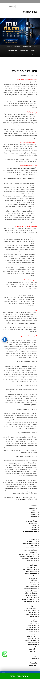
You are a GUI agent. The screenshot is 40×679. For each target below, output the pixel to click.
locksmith (34, 525)
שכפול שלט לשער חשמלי (29, 569)
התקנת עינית (33, 584)
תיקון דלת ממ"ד (19, 497)
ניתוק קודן (34, 546)
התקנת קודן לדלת (12, 50)
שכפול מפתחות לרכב (31, 550)
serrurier (34, 530)
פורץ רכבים (34, 50)
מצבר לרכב (33, 565)
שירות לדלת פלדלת (31, 593)
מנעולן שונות (33, 523)
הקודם (33, 61)
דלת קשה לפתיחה (31, 647)
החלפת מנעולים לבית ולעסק (28, 556)
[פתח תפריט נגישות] (4, 339)
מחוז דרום (34, 519)
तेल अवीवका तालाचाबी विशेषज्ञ (30, 532)
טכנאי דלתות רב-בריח (30, 589)
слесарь (34, 527)
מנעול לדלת (33, 582)
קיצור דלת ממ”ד (32, 597)
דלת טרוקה (33, 623)
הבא (5, 61)
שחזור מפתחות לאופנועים (29, 543)
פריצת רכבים (33, 578)
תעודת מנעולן (33, 665)
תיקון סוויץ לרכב (32, 561)
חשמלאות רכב (32, 576)
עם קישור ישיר (21, 499)
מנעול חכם (33, 621)
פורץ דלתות (17, 46)
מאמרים (34, 659)
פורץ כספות (8, 46)
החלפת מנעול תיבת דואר (29, 599)
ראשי (35, 46)
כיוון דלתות (33, 617)
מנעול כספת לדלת (31, 587)
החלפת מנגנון (33, 649)
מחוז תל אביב (33, 508)
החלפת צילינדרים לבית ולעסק (28, 554)
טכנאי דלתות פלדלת (31, 591)
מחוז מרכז (34, 510)
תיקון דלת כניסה (32, 625)
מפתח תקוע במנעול (31, 574)
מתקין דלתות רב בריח (30, 610)
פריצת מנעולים (32, 539)
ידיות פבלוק (33, 606)
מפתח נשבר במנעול (31, 640)
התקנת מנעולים (32, 619)
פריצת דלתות (33, 552)
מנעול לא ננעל (32, 643)
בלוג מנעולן (33, 663)
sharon (9, 497)
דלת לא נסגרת (32, 645)
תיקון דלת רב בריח (31, 630)
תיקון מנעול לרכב (32, 567)
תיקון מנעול (33, 634)
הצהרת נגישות (27, 46)
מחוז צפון (34, 517)
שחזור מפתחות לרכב (31, 541)
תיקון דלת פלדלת (32, 627)
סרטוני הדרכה (32, 661)
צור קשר (34, 55)
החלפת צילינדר (24, 50)
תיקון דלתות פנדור (31, 615)
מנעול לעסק (33, 580)
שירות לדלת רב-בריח (31, 595)
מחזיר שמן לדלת (32, 604)
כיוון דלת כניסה (32, 638)
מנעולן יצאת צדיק (31, 521)
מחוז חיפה (34, 514)
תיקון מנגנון (33, 651)
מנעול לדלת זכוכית (31, 572)
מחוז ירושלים (33, 512)
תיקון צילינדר (33, 632)
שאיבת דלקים (33, 563)
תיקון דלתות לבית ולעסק (29, 559)
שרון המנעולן (30, 11)
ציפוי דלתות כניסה (31, 548)
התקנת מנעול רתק (31, 608)
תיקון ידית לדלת (32, 636)
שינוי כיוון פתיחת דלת (30, 602)
